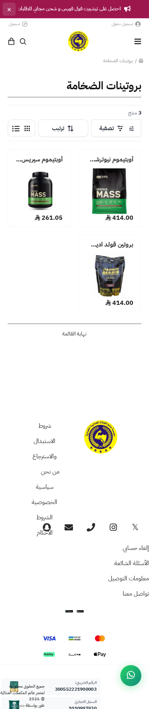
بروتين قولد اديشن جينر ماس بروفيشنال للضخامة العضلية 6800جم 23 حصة (109, 245)
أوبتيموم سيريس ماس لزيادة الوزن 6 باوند (39, 160)
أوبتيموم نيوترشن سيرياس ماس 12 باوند (109, 160)
